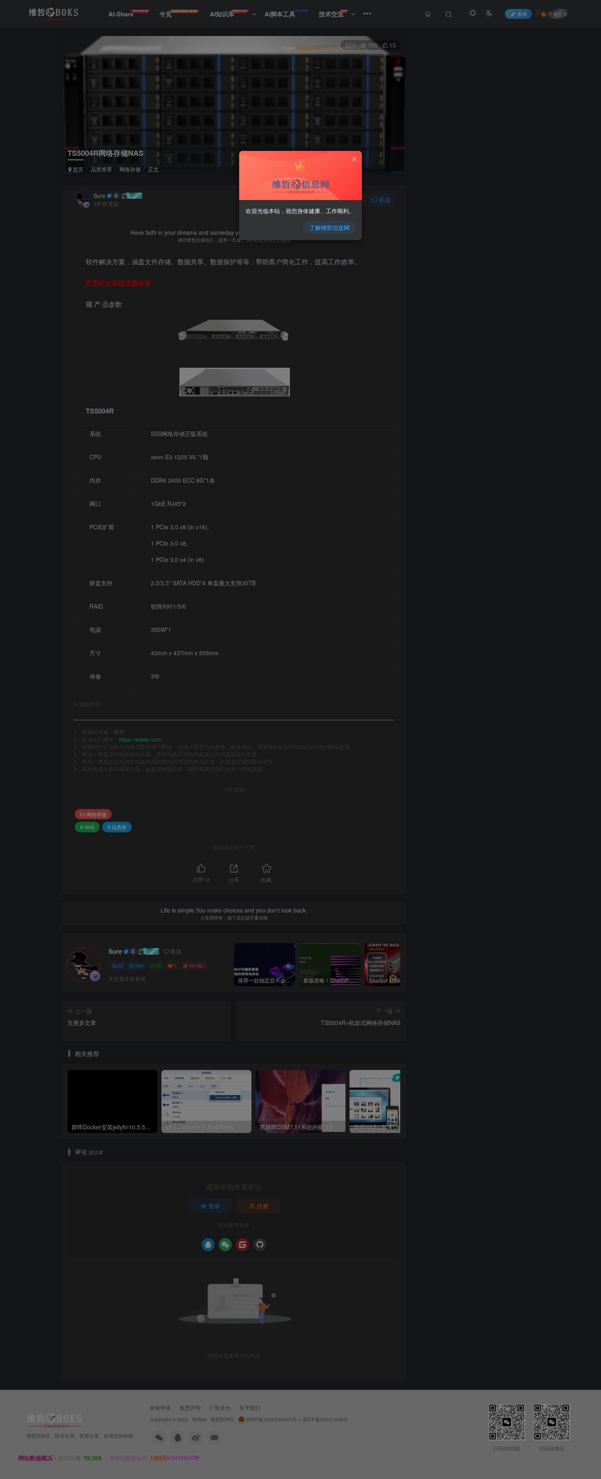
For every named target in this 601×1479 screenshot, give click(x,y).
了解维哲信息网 (329, 227)
